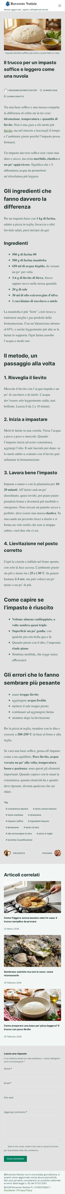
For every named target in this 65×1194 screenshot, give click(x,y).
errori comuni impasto (45, 808)
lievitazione (12, 827)
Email (7, 1083)
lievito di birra (31, 827)
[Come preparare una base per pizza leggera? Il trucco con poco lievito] (32, 1005)
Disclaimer (9, 1190)
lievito (8, 130)
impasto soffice (14, 821)
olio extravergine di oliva (19, 833)
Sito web (8, 1097)
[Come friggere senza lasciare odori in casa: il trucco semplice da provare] (32, 897)
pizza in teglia (44, 833)
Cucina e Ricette (15, 96)
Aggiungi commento (15, 1112)
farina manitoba (14, 815)
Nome (8, 1068)
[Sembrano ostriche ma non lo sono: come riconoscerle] (32, 951)
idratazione (34, 815)
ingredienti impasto (38, 821)
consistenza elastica (17, 808)
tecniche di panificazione (19, 840)
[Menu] (59, 5)
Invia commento (15, 1158)
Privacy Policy (24, 1190)
